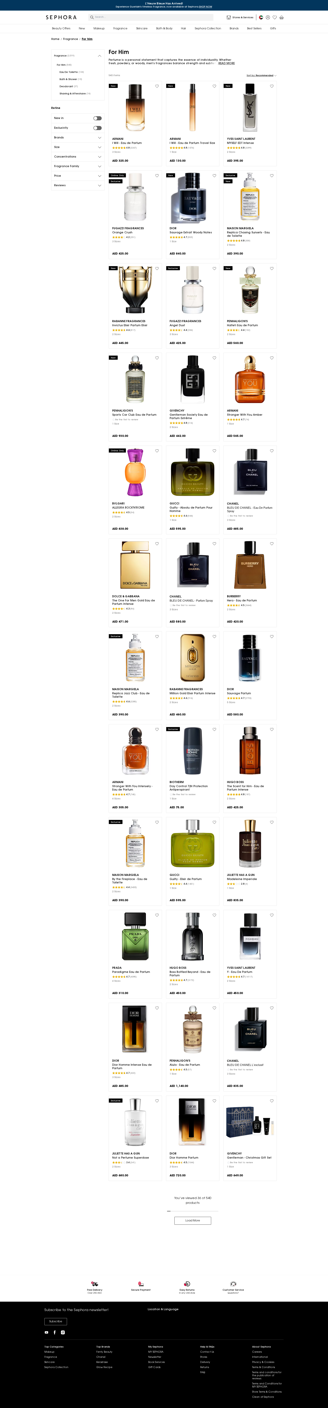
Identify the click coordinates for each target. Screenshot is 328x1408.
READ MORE (226, 63)
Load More (193, 1220)
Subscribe (55, 1321)
